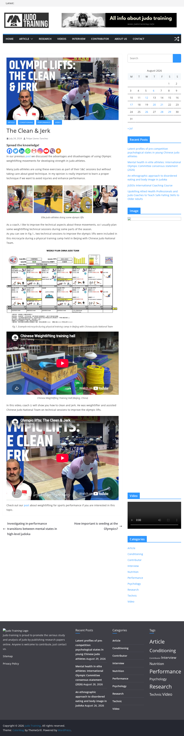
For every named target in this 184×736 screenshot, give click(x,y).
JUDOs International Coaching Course (150, 185)
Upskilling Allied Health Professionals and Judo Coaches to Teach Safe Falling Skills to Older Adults (153, 195)
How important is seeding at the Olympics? (96, 526)
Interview (78, 38)
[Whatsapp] (28, 151)
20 (154, 104)
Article (24, 38)
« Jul (130, 128)
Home (9, 38)
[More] (58, 151)
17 (131, 104)
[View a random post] (176, 39)
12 (146, 97)
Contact (138, 38)
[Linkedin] (21, 151)
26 (146, 112)
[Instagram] (40, 151)
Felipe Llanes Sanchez (37, 138)
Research (45, 38)
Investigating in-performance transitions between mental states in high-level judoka (32, 529)
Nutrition (133, 572)
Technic (132, 595)
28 (161, 112)
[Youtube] (46, 151)
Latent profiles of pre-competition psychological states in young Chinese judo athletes (153, 152)
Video (58, 122)
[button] (31, 38)
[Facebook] (9, 151)
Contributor (100, 38)
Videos (61, 38)
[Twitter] (15, 151)
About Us (121, 38)
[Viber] (52, 151)
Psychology (134, 583)
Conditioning (26, 122)
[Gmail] (34, 151)
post (28, 156)
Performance (44, 122)
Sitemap (8, 656)
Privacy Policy (11, 663)
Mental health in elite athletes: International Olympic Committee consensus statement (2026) (154, 165)
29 (169, 112)
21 (161, 104)
